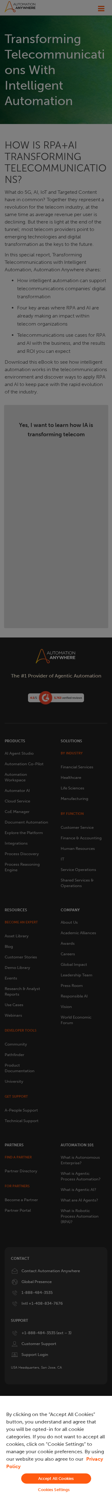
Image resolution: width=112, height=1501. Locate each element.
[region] (56, 1448)
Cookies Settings (54, 1489)
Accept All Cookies (56, 1478)
